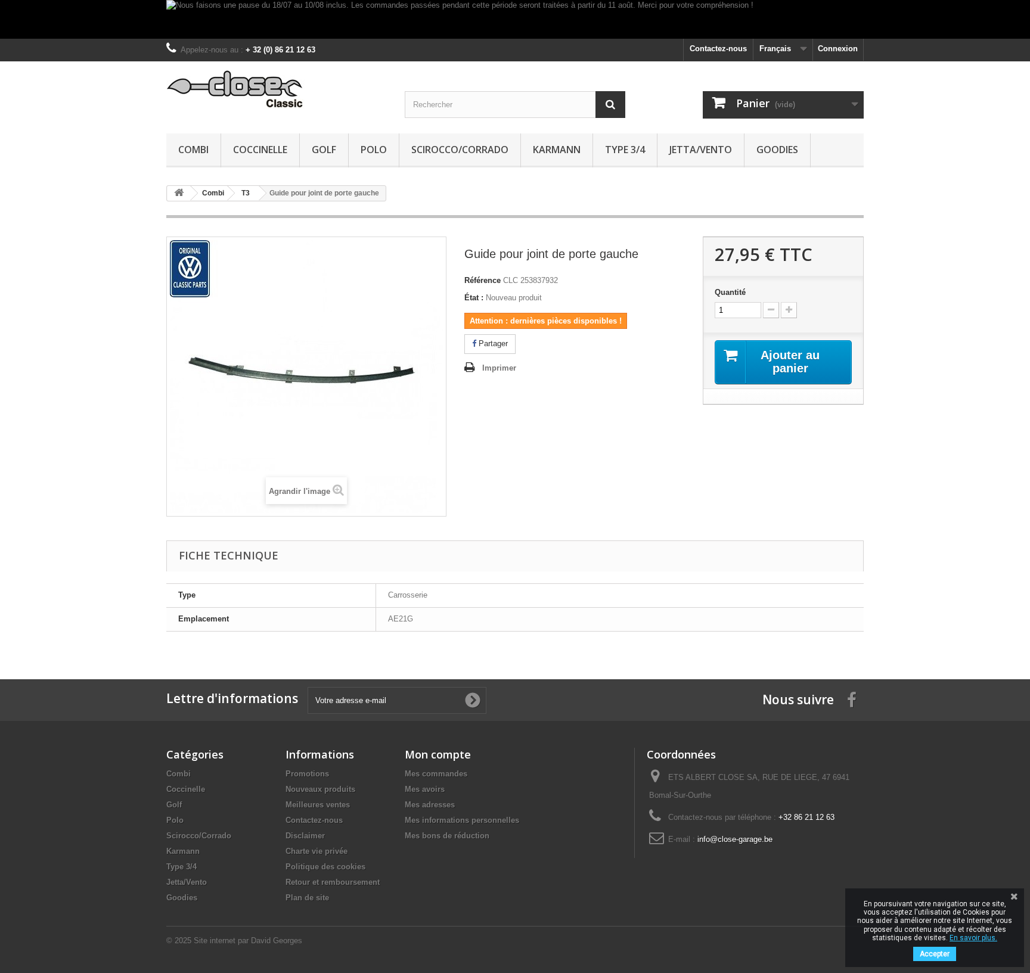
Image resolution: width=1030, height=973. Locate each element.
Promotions (307, 773)
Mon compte (438, 754)
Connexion (838, 48)
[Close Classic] (276, 89)
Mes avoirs (425, 789)
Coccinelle (260, 149)
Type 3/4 (625, 149)
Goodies (777, 149)
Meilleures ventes (318, 804)
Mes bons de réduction (447, 835)
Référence (482, 280)
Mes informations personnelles (462, 820)
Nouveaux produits (320, 789)
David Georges (276, 940)
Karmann (557, 149)
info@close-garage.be (734, 839)
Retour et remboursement (333, 882)
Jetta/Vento (700, 149)
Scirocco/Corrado (459, 149)
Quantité (730, 292)
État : (473, 297)
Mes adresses (430, 804)
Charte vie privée (317, 851)
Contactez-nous (718, 48)
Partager (492, 343)
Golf (324, 149)
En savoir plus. (973, 938)
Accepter (935, 954)
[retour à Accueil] (178, 193)
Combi (193, 149)
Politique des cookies (325, 866)
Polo (374, 149)
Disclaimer (305, 835)
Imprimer (499, 367)
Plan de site (307, 897)
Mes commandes (436, 773)
